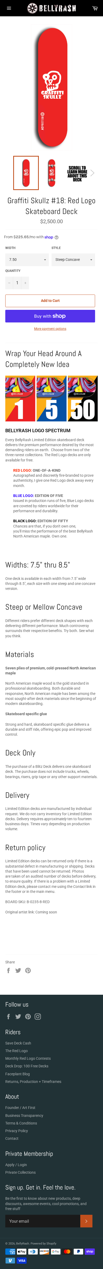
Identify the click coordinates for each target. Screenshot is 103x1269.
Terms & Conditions (21, 1123)
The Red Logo (16, 1051)
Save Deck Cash (18, 1043)
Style (56, 248)
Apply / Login (16, 1165)
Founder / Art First (20, 1108)
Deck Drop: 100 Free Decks (26, 1066)
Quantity (12, 271)
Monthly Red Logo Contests (28, 1058)
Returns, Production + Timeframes (33, 1081)
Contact (11, 1138)
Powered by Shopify (43, 1243)
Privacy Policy (16, 1131)
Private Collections (20, 1172)
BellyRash (22, 1243)
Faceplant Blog (17, 1074)
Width (10, 248)
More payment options (50, 329)
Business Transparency (24, 1115)
